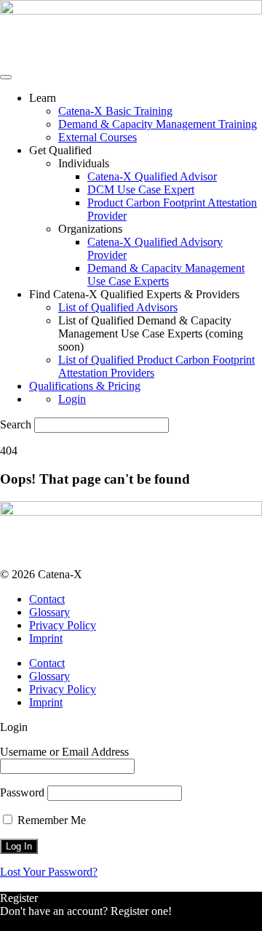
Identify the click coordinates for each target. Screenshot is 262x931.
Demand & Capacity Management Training (157, 124)
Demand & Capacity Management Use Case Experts (166, 274)
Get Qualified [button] (60, 150)
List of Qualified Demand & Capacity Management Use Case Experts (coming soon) (150, 333)
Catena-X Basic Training (115, 111)
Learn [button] (42, 98)
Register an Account (46, 924)
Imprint (46, 638)
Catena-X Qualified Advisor (152, 176)
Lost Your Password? (49, 872)
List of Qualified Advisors (118, 307)
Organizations (90, 229)
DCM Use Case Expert (140, 189)
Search (15, 424)
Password (22, 792)
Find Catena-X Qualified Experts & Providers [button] (134, 294)
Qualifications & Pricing (84, 386)
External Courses (97, 137)
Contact (47, 599)
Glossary (49, 612)
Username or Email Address (64, 752)
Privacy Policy (62, 625)
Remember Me (50, 820)
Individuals (83, 163)
